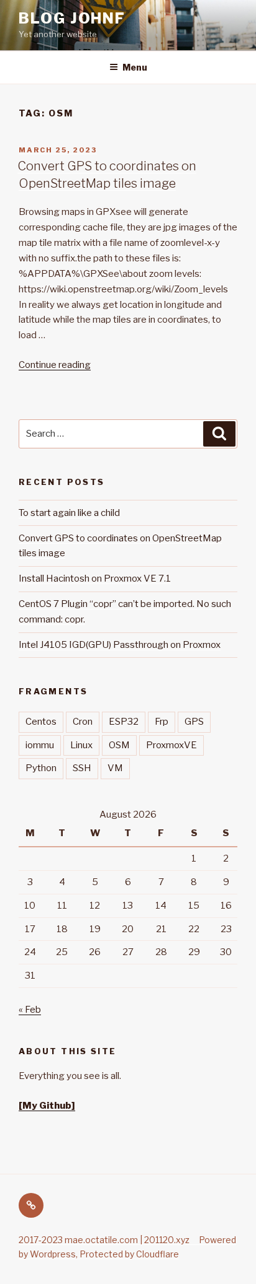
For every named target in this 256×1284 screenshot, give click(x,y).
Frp (161, 721)
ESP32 (124, 721)
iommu (39, 745)
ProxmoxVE (171, 745)
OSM (119, 745)
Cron (83, 721)
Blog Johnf (72, 18)
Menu (134, 67)
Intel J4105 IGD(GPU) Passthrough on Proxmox (120, 644)
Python (41, 768)
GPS (194, 721)
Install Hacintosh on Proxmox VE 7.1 (95, 578)
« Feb (30, 1009)
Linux (81, 745)
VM (115, 768)
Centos (41, 721)
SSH (82, 768)
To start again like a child (69, 512)
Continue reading (55, 364)
